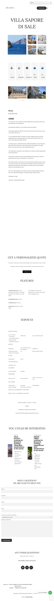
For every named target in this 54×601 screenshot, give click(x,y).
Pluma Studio (29, 597)
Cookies (11, 588)
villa (9, 176)
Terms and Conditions (20, 588)
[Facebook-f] (23, 567)
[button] (9, 92)
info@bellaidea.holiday (27, 560)
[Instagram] (27, 567)
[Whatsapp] (31, 567)
